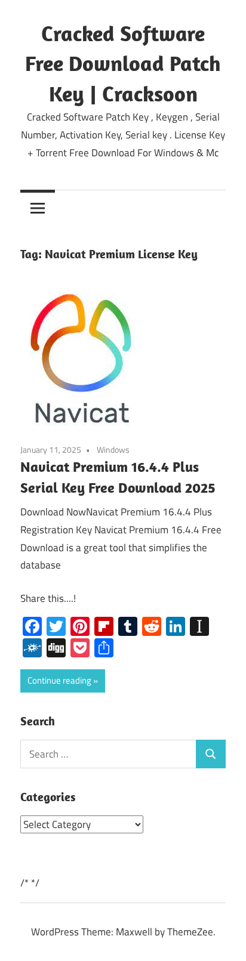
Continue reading (59, 680)
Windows (113, 449)
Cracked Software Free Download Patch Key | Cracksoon (123, 63)
